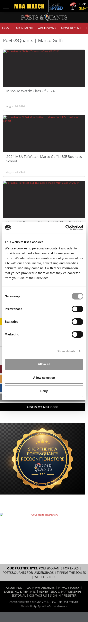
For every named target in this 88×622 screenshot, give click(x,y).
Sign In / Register (63, 595)
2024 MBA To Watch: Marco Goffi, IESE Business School (44, 158)
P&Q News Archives (40, 588)
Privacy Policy (69, 588)
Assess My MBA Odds (42, 407)
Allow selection (44, 377)
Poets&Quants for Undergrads (28, 572)
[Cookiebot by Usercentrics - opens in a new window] (65, 227)
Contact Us (38, 595)
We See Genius (45, 577)
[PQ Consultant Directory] (42, 526)
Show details (66, 351)
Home (6, 28)
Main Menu (24, 28)
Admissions (47, 28)
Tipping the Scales (71, 572)
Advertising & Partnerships (60, 591)
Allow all (44, 364)
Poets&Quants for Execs (59, 568)
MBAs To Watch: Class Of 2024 (30, 90)
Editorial (18, 595)
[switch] (77, 309)
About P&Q (14, 588)
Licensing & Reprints (20, 591)
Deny (44, 391)
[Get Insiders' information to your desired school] (42, 459)
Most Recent (71, 28)
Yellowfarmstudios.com (54, 606)
